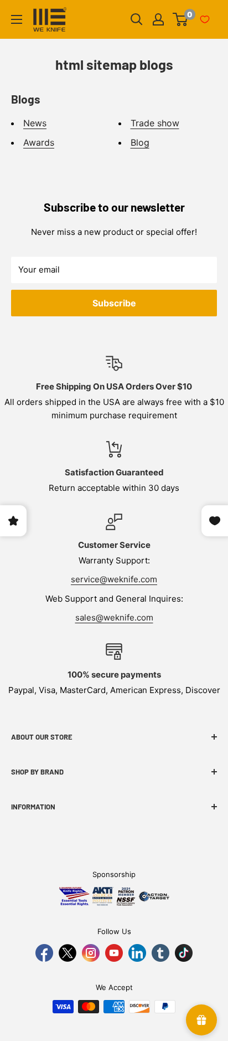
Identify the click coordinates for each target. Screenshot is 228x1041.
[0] (181, 19)
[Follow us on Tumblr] (160, 953)
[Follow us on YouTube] (114, 953)
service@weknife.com (114, 579)
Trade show (155, 123)
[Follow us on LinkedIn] (137, 953)
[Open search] (137, 19)
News (34, 123)
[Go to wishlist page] (205, 19)
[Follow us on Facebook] (44, 953)
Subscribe (114, 303)
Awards (38, 142)
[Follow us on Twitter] (67, 953)
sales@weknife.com (114, 617)
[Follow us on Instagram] (91, 953)
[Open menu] (16, 19)
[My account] (158, 19)
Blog (140, 142)
